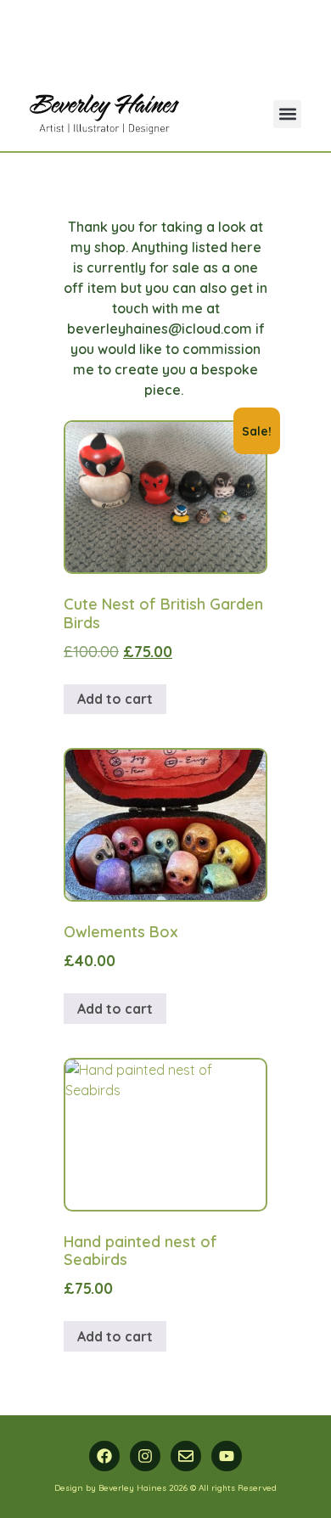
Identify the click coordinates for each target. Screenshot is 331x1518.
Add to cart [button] (115, 698)
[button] (287, 114)
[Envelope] (186, 1456)
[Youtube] (226, 1456)
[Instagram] (145, 1456)
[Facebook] (104, 1456)
